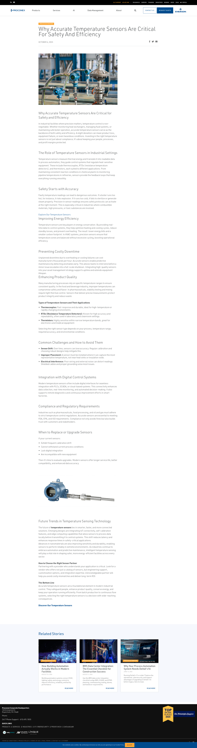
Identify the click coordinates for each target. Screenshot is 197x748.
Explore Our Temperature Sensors (54, 214)
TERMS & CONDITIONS (9, 741)
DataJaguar (69, 727)
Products (6, 727)
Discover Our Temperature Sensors (55, 605)
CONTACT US (56, 741)
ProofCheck (56, 727)
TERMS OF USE (35, 741)
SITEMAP (65, 741)
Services (16, 727)
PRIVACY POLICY (24, 741)
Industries (27, 727)
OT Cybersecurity (41, 727)
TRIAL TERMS (46, 741)
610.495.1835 (25, 719)
